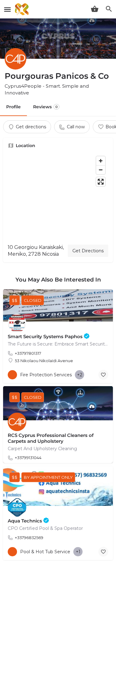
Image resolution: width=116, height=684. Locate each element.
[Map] (58, 196)
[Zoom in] (100, 160)
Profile (13, 107)
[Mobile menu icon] (7, 9)
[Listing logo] (15, 59)
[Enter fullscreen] (100, 181)
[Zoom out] (100, 169)
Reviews (45, 107)
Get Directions (88, 251)
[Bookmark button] (103, 375)
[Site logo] (22, 9)
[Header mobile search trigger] (109, 9)
